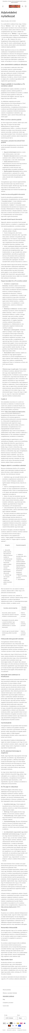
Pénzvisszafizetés (7, 989)
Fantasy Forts (13, 1028)
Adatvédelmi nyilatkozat (8, 996)
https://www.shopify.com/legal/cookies (15, 411)
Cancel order (6, 1005)
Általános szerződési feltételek (10, 993)
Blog (4, 999)
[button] (2, 6)
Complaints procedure (8, 1002)
